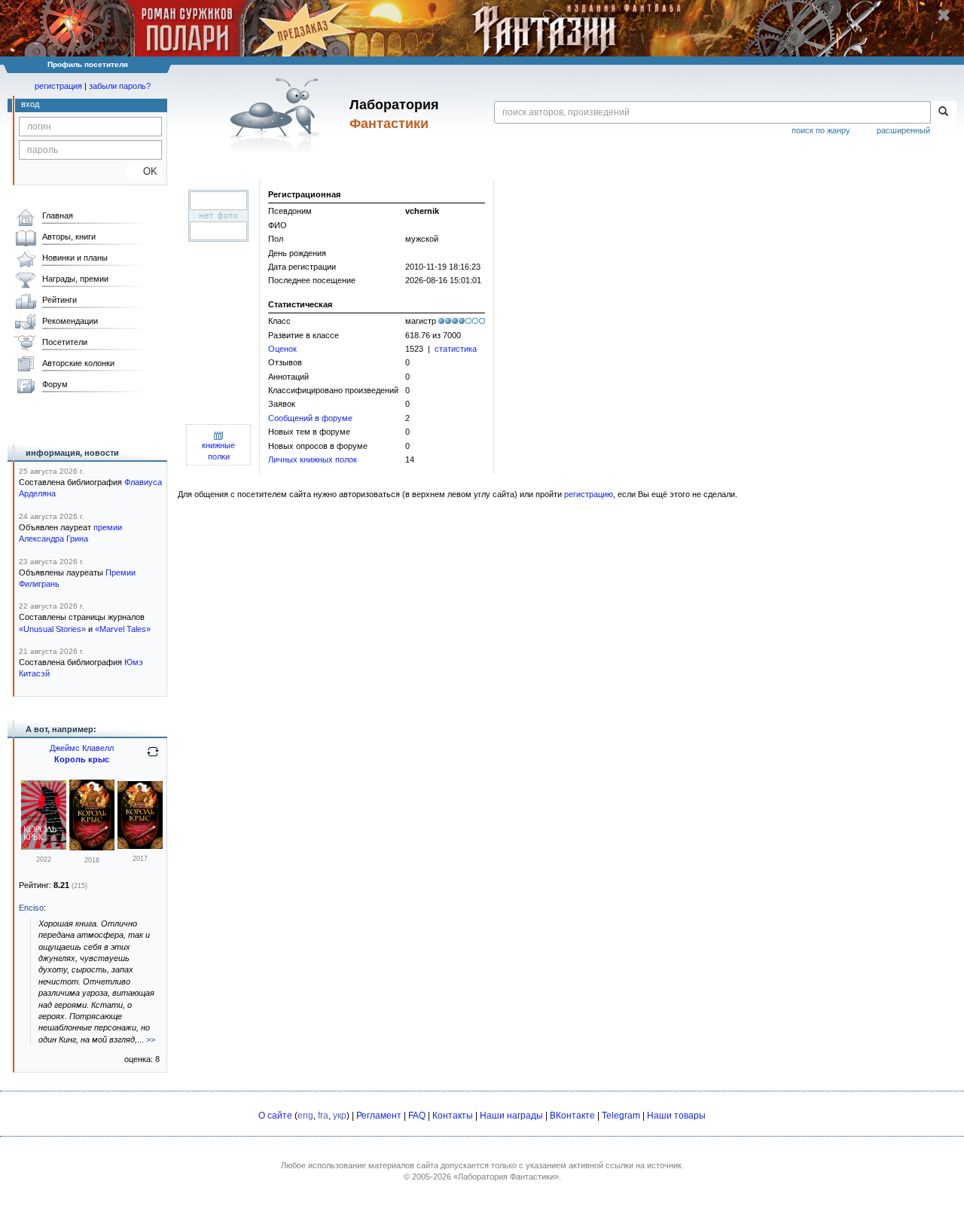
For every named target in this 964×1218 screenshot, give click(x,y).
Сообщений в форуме (310, 418)
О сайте (275, 1115)
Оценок (282, 348)
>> (150, 1039)
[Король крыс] (43, 846)
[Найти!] (943, 112)
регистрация (58, 85)
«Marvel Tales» (123, 628)
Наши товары (676, 1115)
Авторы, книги (69, 236)
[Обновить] (153, 757)
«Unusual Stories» (52, 628)
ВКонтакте (572, 1115)
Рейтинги (59, 299)
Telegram (621, 1115)
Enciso (31, 907)
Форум (55, 384)
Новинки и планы (75, 257)
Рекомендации (70, 320)
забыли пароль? (120, 85)
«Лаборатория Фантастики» (506, 1176)
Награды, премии (75, 278)
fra (323, 1115)
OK (144, 171)
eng (305, 1115)
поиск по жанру (821, 130)
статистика (456, 348)
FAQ (417, 1115)
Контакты (452, 1115)
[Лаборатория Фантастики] (277, 114)
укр (339, 1115)
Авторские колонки (78, 363)
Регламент (378, 1115)
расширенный (903, 130)
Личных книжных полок (312, 459)
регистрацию (588, 494)
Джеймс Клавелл (82, 747)
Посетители (64, 341)
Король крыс (81, 759)
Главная (57, 215)
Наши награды (511, 1115)
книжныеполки (218, 451)
